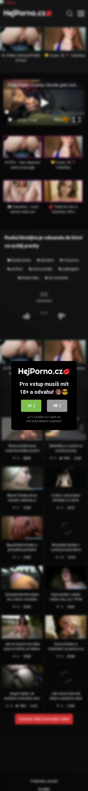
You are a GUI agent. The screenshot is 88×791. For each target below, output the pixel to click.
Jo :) (31, 406)
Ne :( (57, 406)
